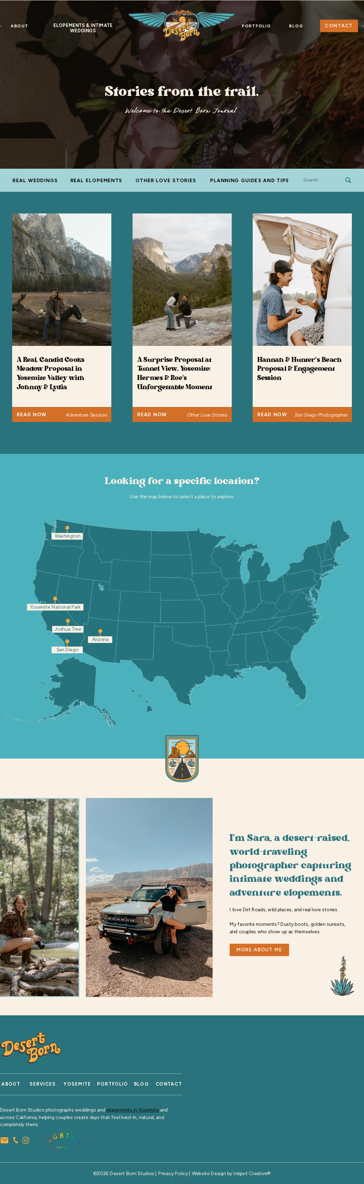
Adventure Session (86, 415)
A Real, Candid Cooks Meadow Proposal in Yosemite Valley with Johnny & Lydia (50, 373)
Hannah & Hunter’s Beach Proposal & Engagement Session (299, 369)
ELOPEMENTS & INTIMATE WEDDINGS (83, 28)
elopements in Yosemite (132, 1110)
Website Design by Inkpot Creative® (231, 1173)
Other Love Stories (207, 415)
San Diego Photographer (321, 415)
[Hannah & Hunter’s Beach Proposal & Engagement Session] (302, 279)
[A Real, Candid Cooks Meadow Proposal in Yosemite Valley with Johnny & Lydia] (61, 279)
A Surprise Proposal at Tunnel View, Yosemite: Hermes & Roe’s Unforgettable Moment (174, 373)
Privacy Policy (173, 1173)
